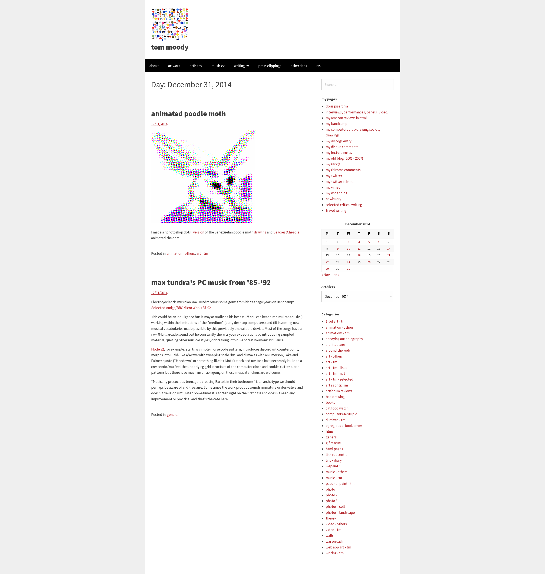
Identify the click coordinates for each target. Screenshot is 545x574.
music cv (218, 65)
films (329, 431)
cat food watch (337, 408)
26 (368, 262)
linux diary (334, 460)
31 (348, 269)
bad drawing (335, 396)
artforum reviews (339, 391)
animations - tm (338, 333)
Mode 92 (157, 349)
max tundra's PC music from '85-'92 (211, 282)
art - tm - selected (339, 379)
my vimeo (333, 187)
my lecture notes (339, 152)
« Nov (325, 274)
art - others (334, 356)
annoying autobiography (344, 338)
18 (359, 255)
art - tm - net (335, 373)
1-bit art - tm (335, 321)
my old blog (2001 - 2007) (344, 158)
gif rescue (333, 443)
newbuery (333, 198)
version (198, 232)
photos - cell (335, 506)
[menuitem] (154, 65)
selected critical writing (344, 204)
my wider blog (336, 193)
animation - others (181, 253)
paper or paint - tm (340, 483)
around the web (338, 350)
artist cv (196, 65)
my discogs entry (338, 141)
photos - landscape (340, 512)
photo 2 (331, 495)
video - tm (333, 529)
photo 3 (331, 500)
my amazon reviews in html (346, 118)
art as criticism (337, 385)
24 (348, 262)
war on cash (334, 541)
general (173, 414)
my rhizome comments (343, 169)
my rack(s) (334, 164)
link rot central (337, 454)
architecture (335, 344)
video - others (336, 524)
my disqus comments (342, 147)
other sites (299, 65)
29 (327, 269)
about (154, 65)
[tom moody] (170, 24)
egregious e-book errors (344, 425)
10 (348, 248)
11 (359, 248)
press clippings (269, 65)
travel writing (336, 210)
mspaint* (333, 466)
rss (318, 65)
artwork (174, 65)
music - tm (334, 477)
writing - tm (335, 553)
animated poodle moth (188, 113)
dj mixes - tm (335, 420)
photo (330, 489)
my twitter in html (340, 181)
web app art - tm (338, 547)
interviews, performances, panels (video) (357, 112)
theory (331, 518)
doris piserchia (337, 106)
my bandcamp (336, 123)
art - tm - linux (336, 367)
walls (330, 535)
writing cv (241, 65)
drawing (260, 232)
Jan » (335, 274)
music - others (336, 472)
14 (388, 248)
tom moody (170, 47)
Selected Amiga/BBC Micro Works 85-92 (181, 307)
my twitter (334, 175)
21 (388, 255)
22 (327, 262)
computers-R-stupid (341, 414)
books (330, 402)
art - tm (202, 253)
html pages (334, 449)
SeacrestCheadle (286, 232)
